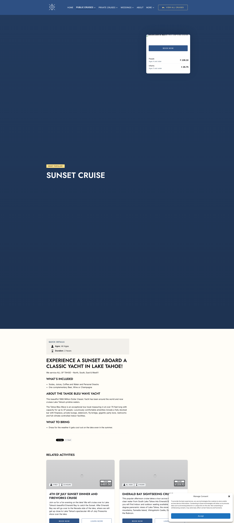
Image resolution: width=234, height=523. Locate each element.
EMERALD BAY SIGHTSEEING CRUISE (147, 494)
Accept (201, 516)
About (140, 7)
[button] (229, 496)
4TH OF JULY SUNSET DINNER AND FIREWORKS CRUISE (73, 496)
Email (69, 440)
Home (70, 7)
